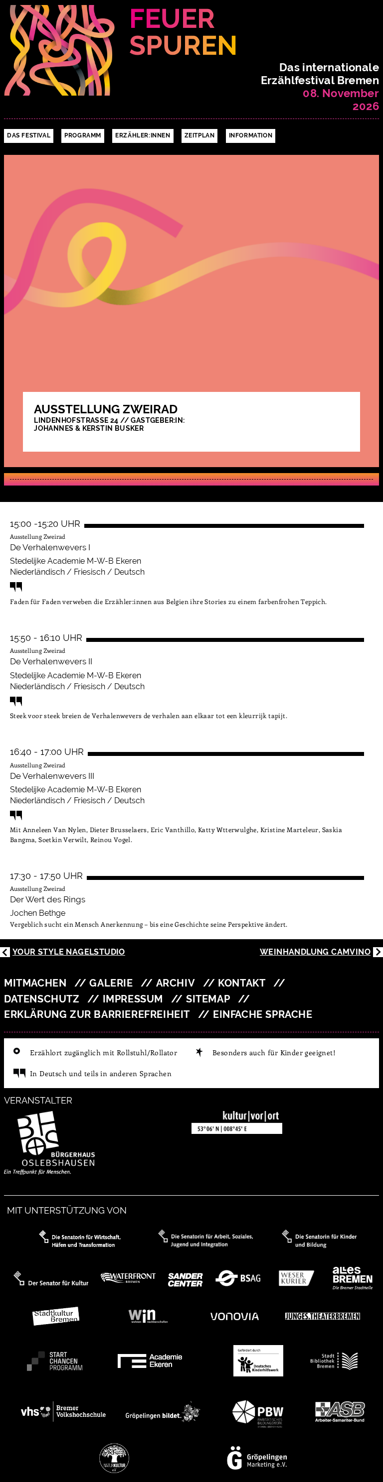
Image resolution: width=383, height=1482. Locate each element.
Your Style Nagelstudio (68, 952)
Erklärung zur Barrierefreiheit (97, 1014)
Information (251, 135)
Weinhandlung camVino (315, 952)
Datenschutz (42, 999)
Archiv (175, 983)
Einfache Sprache (263, 1014)
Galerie (111, 983)
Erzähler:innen (142, 135)
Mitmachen (35, 983)
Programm (82, 135)
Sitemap (208, 999)
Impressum (133, 999)
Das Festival (28, 135)
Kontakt (241, 983)
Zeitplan (200, 135)
